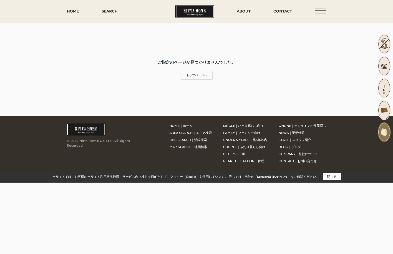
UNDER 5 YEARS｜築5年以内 (245, 140)
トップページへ (196, 75)
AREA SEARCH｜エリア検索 (190, 133)
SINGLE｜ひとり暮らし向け (243, 126)
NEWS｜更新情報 (292, 133)
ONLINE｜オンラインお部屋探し (302, 126)
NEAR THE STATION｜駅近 (243, 161)
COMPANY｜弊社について (298, 154)
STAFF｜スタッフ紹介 (295, 140)
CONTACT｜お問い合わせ (298, 161)
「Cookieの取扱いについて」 (272, 177)
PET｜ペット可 (234, 154)
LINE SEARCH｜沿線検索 (188, 140)
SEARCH (110, 11)
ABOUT (244, 11)
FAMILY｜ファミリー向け (241, 133)
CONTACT (282, 11)
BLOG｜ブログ (290, 147)
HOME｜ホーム (180, 126)
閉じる (332, 177)
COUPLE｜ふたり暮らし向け (244, 147)
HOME (73, 11)
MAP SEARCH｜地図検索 (188, 147)
